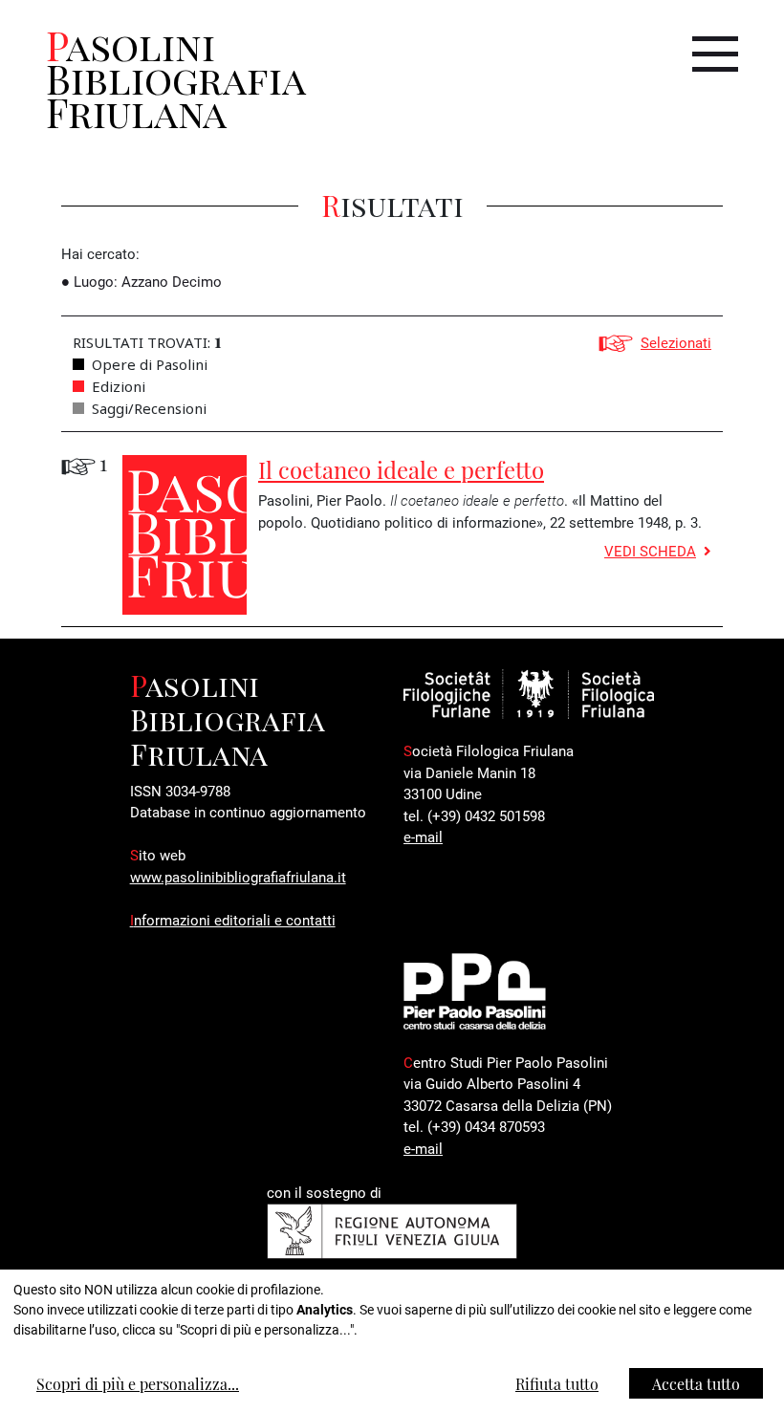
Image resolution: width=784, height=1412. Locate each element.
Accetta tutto (696, 1383)
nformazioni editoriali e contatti (233, 919)
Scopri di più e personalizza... (137, 1383)
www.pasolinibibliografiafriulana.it (238, 876)
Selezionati (676, 342)
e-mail (423, 836)
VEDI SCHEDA (650, 550)
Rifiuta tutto (557, 1383)
